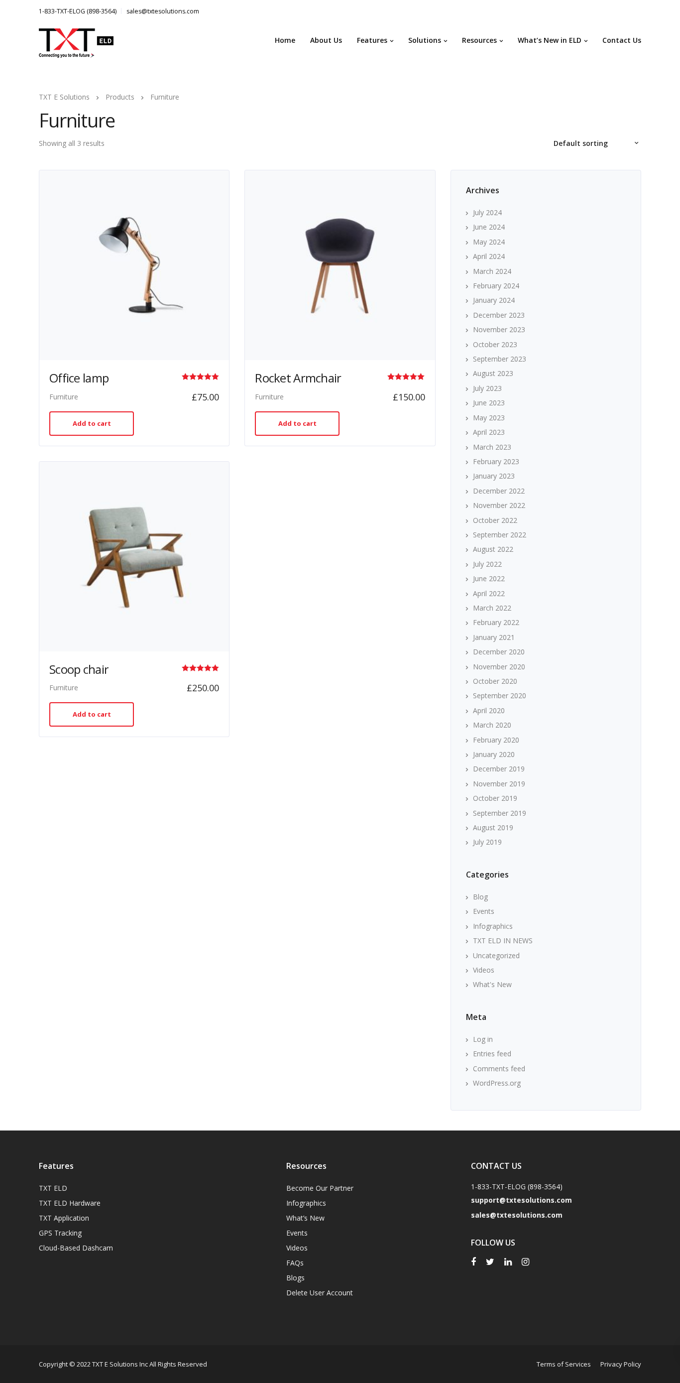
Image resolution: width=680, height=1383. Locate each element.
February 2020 (496, 740)
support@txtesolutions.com (521, 1200)
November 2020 (499, 666)
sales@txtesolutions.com (162, 11)
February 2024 (496, 285)
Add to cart (92, 423)
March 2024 (492, 271)
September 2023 (499, 359)
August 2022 (493, 549)
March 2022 (492, 608)
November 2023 (499, 329)
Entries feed (492, 1053)
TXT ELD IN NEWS (503, 940)
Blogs (295, 1277)
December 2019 (499, 768)
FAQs (295, 1262)
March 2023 (492, 447)
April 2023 (489, 432)
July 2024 (487, 212)
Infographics (493, 926)
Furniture (63, 396)
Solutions (424, 40)
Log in (483, 1039)
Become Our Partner (319, 1188)
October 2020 (495, 681)
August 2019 (493, 827)
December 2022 (499, 491)
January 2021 (494, 637)
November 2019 (499, 783)
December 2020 (499, 651)
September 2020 (499, 695)
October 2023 (495, 344)
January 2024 (494, 300)
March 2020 (492, 725)
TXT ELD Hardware (70, 1203)
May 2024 (489, 242)
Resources (479, 40)
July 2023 (487, 388)
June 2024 (489, 227)
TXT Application (64, 1218)
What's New (492, 984)
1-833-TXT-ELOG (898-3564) (77, 11)
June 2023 (489, 402)
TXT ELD (53, 1188)
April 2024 (489, 256)
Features (372, 40)
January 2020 (494, 754)
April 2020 (489, 710)
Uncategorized (496, 955)
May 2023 (489, 417)
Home (285, 40)
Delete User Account (319, 1292)
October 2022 (495, 520)
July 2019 (487, 842)
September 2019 (499, 813)
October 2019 (495, 798)
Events (483, 911)
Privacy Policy (620, 1364)
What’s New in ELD (549, 40)
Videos (483, 970)
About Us (326, 40)
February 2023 (496, 461)
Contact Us (621, 40)
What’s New (305, 1218)
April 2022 (489, 593)
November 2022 (499, 505)
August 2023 (493, 373)
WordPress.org (497, 1083)
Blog (480, 896)
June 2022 (489, 578)
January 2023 (494, 476)
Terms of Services (564, 1364)
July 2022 (487, 564)
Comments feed (499, 1068)
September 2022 (499, 534)
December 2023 (499, 315)
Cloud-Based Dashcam (76, 1248)
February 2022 (496, 622)
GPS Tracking (60, 1233)
